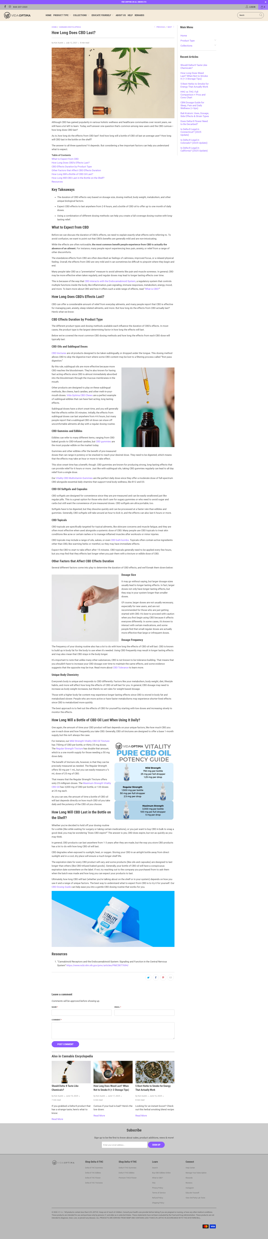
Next (170, 27)
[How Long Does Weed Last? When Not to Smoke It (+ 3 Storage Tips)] (113, 1072)
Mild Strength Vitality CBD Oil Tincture (89, 741)
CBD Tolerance (121, 667)
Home (48, 15)
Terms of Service (159, 1193)
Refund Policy (157, 1198)
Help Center (190, 1168)
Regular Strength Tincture (69, 748)
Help (130, 15)
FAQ (153, 1183)
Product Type (61, 15)
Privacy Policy (157, 1188)
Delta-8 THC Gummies (94, 1168)
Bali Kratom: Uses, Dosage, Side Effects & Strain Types (194, 114)
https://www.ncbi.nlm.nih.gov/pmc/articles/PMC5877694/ (97, 965)
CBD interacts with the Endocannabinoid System (110, 281)
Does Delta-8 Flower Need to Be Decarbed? (194, 122)
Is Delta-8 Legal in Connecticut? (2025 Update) (190, 132)
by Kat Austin (57, 43)
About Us (121, 15)
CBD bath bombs (120, 540)
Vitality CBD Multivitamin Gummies (74, 478)
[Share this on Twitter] (148, 977)
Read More (57, 1119)
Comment (57, 1020)
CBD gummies (103, 441)
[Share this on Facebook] (156, 977)
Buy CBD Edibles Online (161, 1173)
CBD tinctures (59, 353)
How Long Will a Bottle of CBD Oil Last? (72, 174)
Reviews (189, 1183)
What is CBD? (152, 288)
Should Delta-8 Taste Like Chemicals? (193, 66)
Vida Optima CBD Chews (80, 395)
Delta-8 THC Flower (92, 1178)
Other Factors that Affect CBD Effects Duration (76, 170)
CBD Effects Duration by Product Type (72, 166)
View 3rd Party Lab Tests (195, 1198)
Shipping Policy (158, 1203)
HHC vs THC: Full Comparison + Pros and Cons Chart (192, 94)
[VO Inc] (23, 15)
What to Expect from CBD (65, 158)
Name (55, 1007)
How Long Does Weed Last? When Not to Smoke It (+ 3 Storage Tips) (194, 76)
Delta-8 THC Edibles (93, 1173)
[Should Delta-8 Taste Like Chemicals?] (71, 1072)
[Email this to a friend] (171, 977)
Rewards (139, 15)
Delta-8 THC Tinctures (94, 1183)
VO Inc (60, 1212)
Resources (57, 181)
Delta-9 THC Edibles (126, 1173)
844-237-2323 (20, 7)
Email (117, 1007)
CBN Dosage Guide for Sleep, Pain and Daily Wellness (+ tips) (192, 105)
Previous (160, 27)
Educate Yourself (102, 15)
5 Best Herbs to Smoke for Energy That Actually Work (194, 85)
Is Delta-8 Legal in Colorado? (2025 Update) (193, 141)
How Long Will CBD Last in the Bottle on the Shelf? (78, 177)
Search (155, 1168)
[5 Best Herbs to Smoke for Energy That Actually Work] (154, 1072)
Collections (80, 15)
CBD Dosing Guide (61, 886)
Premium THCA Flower (128, 1178)
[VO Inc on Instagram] (9, 7)
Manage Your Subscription (196, 1173)
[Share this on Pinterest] (163, 977)
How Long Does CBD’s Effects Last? (71, 162)
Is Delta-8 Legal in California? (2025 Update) (194, 149)
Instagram (190, 1188)
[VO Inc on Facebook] (4, 7)
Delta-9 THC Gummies (127, 1168)
